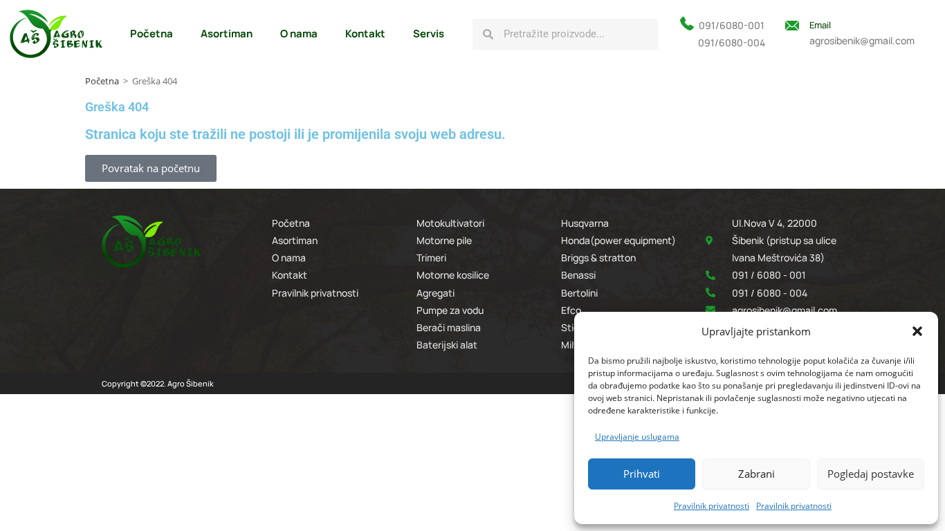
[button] (917, 331)
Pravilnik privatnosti (711, 506)
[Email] (792, 25)
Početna (151, 33)
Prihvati (641, 474)
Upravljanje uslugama (637, 436)
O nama (299, 33)
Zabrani (756, 474)
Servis (428, 33)
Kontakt (365, 33)
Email (820, 25)
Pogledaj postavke (870, 474)
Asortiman (227, 33)
